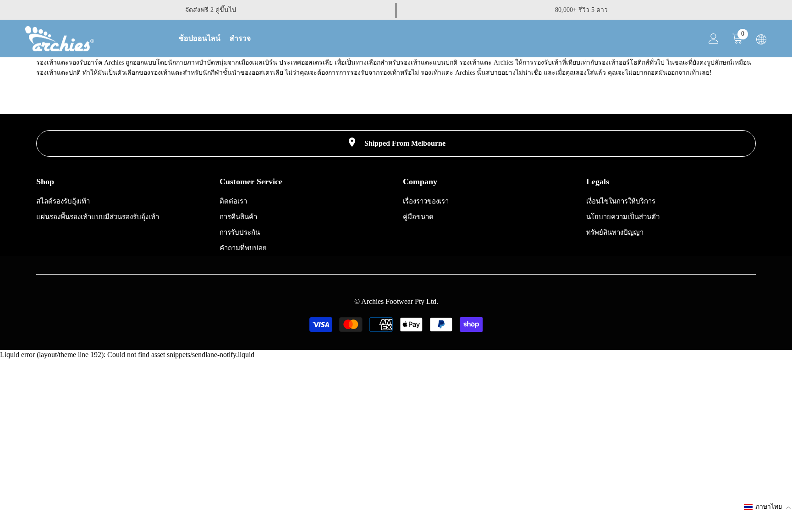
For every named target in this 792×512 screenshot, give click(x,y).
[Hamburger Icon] (761, 39)
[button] (767, 507)
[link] (396, 143)
